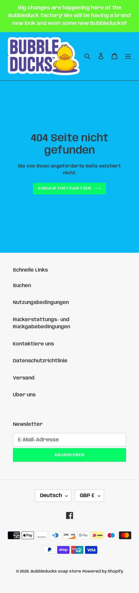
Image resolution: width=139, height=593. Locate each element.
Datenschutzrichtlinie (40, 361)
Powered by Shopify (102, 571)
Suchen (22, 285)
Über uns (24, 395)
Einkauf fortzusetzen (64, 188)
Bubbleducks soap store (56, 571)
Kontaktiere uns (33, 344)
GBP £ (87, 495)
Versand (24, 378)
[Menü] (128, 56)
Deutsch (51, 495)
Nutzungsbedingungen (41, 302)
